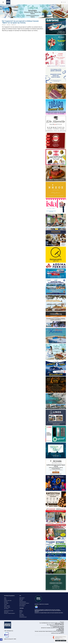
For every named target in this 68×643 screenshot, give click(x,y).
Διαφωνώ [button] (63, 640)
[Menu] (3, 2)
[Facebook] (61, 2)
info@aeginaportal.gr (60, 623)
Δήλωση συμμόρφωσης (22, 604)
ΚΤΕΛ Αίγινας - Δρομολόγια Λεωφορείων (9, 613)
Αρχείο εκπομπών (21, 615)
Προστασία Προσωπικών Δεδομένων (24, 603)
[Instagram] (63, 2)
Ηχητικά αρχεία (21, 614)
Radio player (21, 611)
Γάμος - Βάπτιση (6, 608)
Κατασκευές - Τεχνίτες (7, 607)
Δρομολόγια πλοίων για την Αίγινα (8, 610)
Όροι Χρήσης (21, 600)
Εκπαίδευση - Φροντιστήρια (7, 600)
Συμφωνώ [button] (58, 640)
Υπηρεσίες (5, 604)
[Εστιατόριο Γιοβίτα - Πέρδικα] (34, 11)
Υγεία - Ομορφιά (6, 603)
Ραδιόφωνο (20, 610)
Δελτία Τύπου (8, 24)
